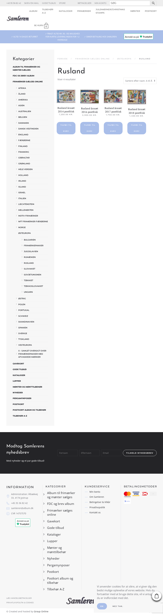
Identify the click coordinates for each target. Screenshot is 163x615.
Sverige (22, 333)
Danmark (23, 123)
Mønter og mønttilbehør (27, 387)
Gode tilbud (49, 3)
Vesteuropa (25, 345)
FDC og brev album (23, 75)
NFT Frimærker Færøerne (33, 221)
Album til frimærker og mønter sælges (26, 68)
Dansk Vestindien (28, 128)
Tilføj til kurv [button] (66, 128)
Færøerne (24, 140)
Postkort (151, 11)
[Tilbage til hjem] (17, 18)
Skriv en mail (31, 3)
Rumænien (30, 257)
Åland (21, 94)
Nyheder (18, 392)
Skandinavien (26, 322)
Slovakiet (29, 269)
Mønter (135, 11)
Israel (21, 192)
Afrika (22, 88)
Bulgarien (30, 240)
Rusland (29, 263)
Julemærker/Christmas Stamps (110, 11)
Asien (21, 105)
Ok (102, 606)
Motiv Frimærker (28, 216)
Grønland (24, 163)
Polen (21, 304)
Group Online (41, 611)
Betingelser (84, 3)
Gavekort (18, 363)
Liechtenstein (26, 204)
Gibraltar (24, 157)
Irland (22, 181)
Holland (23, 175)
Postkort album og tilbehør (29, 410)
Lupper (17, 381)
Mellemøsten (25, 210)
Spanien (22, 327)
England (23, 134)
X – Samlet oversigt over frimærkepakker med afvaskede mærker (32, 354)
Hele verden (25, 169)
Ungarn (28, 292)
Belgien (22, 117)
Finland (23, 146)
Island (22, 187)
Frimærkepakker (33, 245)
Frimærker (84, 11)
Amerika (23, 100)
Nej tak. (118, 606)
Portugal (23, 310)
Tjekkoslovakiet (33, 286)
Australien (24, 111)
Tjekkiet (28, 280)
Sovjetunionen (32, 274)
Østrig (22, 298)
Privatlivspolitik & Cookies (20, 602)
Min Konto (100, 3)
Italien (22, 198)
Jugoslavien (31, 251)
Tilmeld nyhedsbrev (139, 453)
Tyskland (23, 339)
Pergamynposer (22, 398)
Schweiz (23, 316)
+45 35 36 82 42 (13, 3)
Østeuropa (24, 233)
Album (33, 11)
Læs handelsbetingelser (19, 598)
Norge (22, 227)
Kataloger (65, 11)
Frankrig (23, 152)
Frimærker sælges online (28, 81)
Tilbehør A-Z (47, 11)
